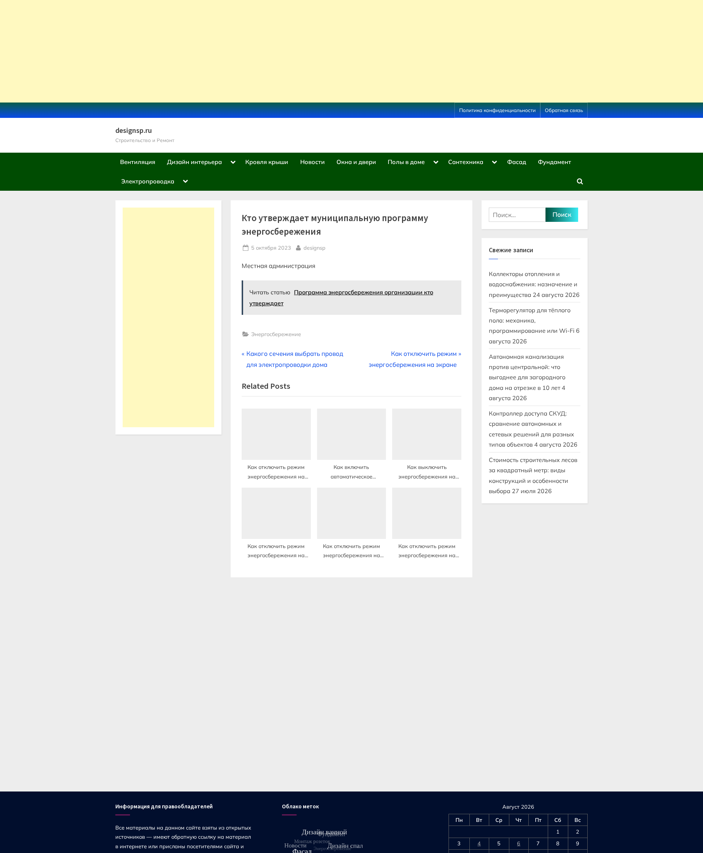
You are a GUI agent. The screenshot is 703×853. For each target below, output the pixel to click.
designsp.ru (133, 130)
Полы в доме (406, 161)
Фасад (516, 161)
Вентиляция (137, 161)
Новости (312, 161)
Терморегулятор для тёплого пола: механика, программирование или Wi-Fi (531, 320)
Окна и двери (356, 161)
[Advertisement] (219, 51)
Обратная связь (564, 110)
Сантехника (465, 161)
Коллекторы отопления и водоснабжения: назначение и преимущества (533, 284)
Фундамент (554, 161)
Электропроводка (147, 181)
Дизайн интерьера (194, 161)
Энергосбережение (276, 334)
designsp (315, 247)
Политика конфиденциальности (497, 110)
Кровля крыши (266, 161)
